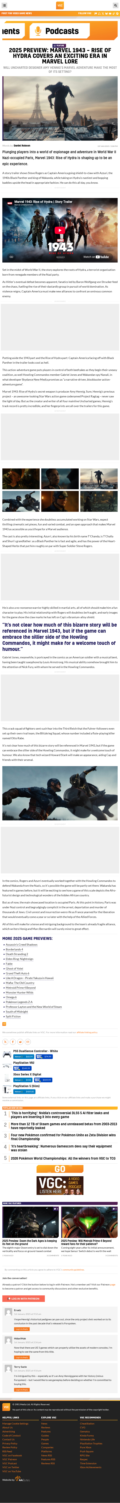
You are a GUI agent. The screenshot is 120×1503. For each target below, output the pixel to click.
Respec (84, 1459)
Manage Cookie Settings (15, 1423)
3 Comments (53, 1255)
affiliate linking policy (87, 1032)
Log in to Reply (22, 1329)
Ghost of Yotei (14, 968)
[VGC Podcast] (99, 13)
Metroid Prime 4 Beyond (21, 987)
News (44, 1423)
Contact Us (8, 1439)
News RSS (46, 1455)
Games (45, 1443)
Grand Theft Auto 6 (17, 973)
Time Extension (88, 1463)
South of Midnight (17, 1011)
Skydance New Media (35, 379)
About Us (7, 1427)
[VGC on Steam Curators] (117, 13)
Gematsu (85, 1431)
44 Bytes (22, 1479)
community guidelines (73, 1269)
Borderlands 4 (14, 949)
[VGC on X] (103, 13)
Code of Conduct (11, 1435)
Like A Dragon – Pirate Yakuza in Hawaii (30, 978)
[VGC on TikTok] (113, 13)
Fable (9, 963)
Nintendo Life (87, 1439)
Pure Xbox (85, 1447)
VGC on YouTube (11, 1471)
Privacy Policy (9, 1443)
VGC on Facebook (12, 1455)
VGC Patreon (9, 1459)
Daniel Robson (22, 145)
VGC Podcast (9, 1463)
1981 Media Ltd (22, 1404)
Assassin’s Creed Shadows (22, 944)
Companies (47, 1447)
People (45, 1439)
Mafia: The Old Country (20, 982)
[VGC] (60, 5)
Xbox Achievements (90, 1467)
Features (46, 1431)
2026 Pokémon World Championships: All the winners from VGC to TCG (63, 1158)
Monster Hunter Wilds (19, 992)
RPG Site (85, 1455)
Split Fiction (13, 1016)
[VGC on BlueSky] (106, 13)
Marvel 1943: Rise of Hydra (18, 391)
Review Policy (9, 1447)
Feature (60, 46)
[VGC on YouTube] (110, 13)
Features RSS (48, 1459)
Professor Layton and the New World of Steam (34, 1006)
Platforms (46, 1451)
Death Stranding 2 (17, 954)
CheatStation (87, 1423)
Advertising (8, 1431)
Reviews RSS (48, 1463)
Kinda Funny (87, 1435)
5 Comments (111, 1255)
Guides (45, 1435)
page (112, 1284)
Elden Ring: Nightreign (19, 959)
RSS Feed (7, 1451)
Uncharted (86, 401)
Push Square (86, 1451)
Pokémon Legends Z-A (19, 1002)
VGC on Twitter (10, 1467)
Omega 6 (11, 997)
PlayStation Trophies (91, 1443)
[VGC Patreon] (96, 13)
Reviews (45, 1427)
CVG (82, 1427)
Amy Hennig (77, 391)
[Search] (115, 5)
